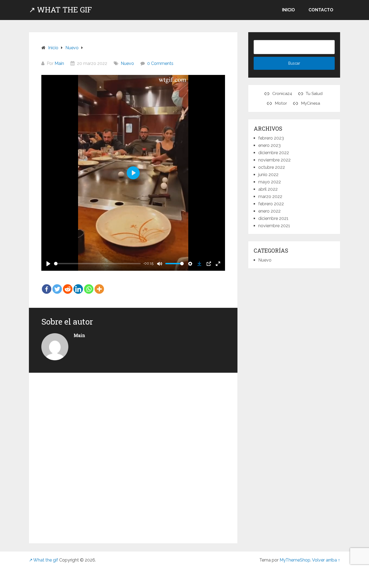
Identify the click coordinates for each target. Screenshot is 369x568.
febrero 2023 (271, 138)
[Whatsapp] (88, 285)
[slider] (97, 263)
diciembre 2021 (273, 218)
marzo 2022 (270, 196)
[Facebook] (46, 285)
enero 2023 (269, 145)
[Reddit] (67, 285)
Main (59, 63)
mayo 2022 (269, 181)
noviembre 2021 (274, 225)
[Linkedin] (78, 285)
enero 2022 (269, 211)
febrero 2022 (271, 203)
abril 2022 (268, 189)
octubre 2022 (271, 167)
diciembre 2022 (273, 152)
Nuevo (127, 63)
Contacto (320, 9)
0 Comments (160, 63)
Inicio (288, 9)
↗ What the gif (60, 10)
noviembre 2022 (274, 160)
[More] (99, 285)
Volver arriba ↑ (326, 560)
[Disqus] (133, 455)
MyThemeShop (295, 560)
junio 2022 (268, 174)
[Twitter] (57, 285)
